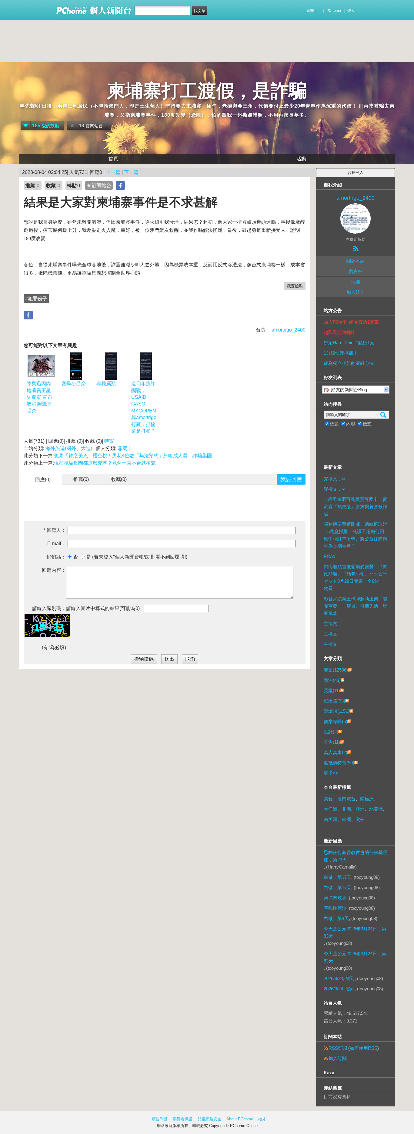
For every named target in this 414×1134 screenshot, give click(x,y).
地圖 (355, 281)
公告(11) (332, 742)
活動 (301, 158)
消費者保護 (182, 1119)
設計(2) (331, 731)
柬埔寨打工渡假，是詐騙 (207, 91)
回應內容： (54, 570)
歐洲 (346, 819)
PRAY (330, 556)
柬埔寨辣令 (335, 897)
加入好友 (355, 292)
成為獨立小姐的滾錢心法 (349, 363)
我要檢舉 (295, 286)
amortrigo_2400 (287, 329)
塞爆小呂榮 (74, 383)
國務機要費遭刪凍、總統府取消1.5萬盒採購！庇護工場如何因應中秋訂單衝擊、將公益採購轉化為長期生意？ (355, 535)
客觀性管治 (335, 908)
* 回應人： (55, 530)
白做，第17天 (337, 877)
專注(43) (332, 680)
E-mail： (56, 543)
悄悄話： (56, 556)
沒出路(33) (334, 700)
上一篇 (113, 172)
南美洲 (330, 819)
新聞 (310, 10)
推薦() (81, 479)
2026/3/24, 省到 (339, 978)
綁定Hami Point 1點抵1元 (349, 342)
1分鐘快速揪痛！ (341, 352)
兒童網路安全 (209, 1119)
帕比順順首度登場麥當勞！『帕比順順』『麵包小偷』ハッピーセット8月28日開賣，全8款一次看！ (355, 577)
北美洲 (376, 809)
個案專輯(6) (335, 721)
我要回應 (291, 479)
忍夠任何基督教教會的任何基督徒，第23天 (355, 856)
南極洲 (367, 798)
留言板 (355, 271)
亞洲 (360, 809)
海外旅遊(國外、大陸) (68, 448)
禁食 (328, 798)
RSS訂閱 (338, 1048)
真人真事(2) (335, 752)
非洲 (346, 809)
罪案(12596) (336, 669)
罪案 (122, 448)
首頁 (113, 158)
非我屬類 (106, 383)
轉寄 (109, 441)
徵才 (262, 1119)
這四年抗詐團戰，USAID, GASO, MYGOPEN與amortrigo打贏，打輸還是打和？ (143, 407)
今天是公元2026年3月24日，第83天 (355, 932)
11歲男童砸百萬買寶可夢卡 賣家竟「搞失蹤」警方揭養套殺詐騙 (355, 506)
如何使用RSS (363, 1048)
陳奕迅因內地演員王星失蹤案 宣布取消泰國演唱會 (39, 397)
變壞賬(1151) (336, 711)
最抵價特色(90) (339, 762)
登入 (351, 10)
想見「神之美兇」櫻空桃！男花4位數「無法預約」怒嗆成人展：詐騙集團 (133, 455)
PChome (333, 10)
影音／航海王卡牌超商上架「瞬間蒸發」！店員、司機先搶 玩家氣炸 (355, 606)
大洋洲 (330, 809)
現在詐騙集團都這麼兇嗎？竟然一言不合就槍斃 (105, 462)
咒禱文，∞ (334, 478)
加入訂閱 (338, 1058)
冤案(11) (332, 690)
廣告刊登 (160, 1119)
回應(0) (43, 479)
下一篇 (131, 172)
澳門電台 (346, 798)
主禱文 (330, 623)
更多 (331, 772)
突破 (360, 819)
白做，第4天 (336, 918)
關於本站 (355, 261)
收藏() (119, 479)
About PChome (239, 1119)
